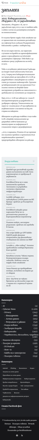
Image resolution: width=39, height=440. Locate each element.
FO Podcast (9, 346)
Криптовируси (25, 382)
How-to (8, 350)
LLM (13, 98)
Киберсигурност (29, 379)
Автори (12, 427)
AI (4, 306)
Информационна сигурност (12, 379)
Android (5, 368)
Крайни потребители (10, 382)
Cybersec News (9, 309)
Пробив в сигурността (10, 389)
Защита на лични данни (11, 372)
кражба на (16, 53)
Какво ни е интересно (15, 353)
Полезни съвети (12, 356)
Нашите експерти (11, 340)
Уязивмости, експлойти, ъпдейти (21, 335)
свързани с (15, 25)
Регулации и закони (15, 322)
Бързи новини (11, 325)
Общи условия (24, 427)
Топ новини (24, 389)
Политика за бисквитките (19, 430)
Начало (8, 424)
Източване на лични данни (12, 375)
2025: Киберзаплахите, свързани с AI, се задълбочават (19, 19)
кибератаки (7, 400)
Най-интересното (27, 386)
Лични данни (12, 319)
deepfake (10, 119)
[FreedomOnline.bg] (18, 2)
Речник (31, 424)
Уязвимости (7, 393)
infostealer (26, 56)
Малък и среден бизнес (10, 386)
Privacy (7, 312)
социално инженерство (18, 82)
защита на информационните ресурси (16, 396)
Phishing (13, 368)
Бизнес (32, 368)
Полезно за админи (11, 343)
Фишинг (16, 393)
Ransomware (23, 368)
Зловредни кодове (13, 328)
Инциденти (12, 316)
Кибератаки (10, 332)
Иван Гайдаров (8, 16)
